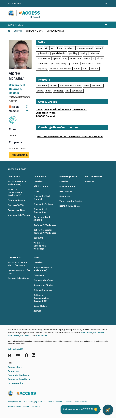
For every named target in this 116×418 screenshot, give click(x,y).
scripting (58, 90)
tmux (59, 48)
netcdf (77, 68)
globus (56, 58)
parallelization (59, 53)
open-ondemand (85, 48)
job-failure (74, 63)
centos (94, 68)
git (46, 48)
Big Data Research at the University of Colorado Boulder (70, 136)
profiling (73, 53)
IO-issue (95, 53)
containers (87, 63)
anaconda (97, 85)
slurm (100, 58)
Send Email (20, 155)
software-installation (60, 68)
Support (18, 31)
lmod (85, 68)
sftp (65, 58)
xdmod (99, 48)
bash (39, 48)
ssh (52, 48)
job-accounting (58, 63)
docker (99, 63)
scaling (83, 53)
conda (87, 58)
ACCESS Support (45, 116)
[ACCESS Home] (9, 31)
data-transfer (43, 58)
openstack (75, 58)
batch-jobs (42, 63)
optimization (43, 53)
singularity (42, 68)
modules (69, 48)
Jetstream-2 (79, 109)
